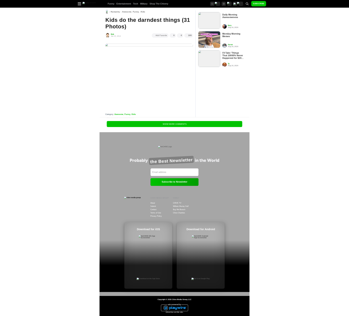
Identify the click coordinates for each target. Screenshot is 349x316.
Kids (143, 12)
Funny (111, 4)
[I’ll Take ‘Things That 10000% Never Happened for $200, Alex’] (209, 58)
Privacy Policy (156, 216)
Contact (153, 209)
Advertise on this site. (174, 312)
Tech (135, 4)
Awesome (126, 12)
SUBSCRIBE (258, 4)
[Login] (270, 4)
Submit (153, 206)
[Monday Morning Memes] (209, 39)
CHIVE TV (177, 203)
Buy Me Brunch (179, 209)
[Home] (106, 11)
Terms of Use (155, 213)
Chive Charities (179, 213)
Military (144, 4)
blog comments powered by (120, 118)
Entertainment (123, 4)
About (152, 203)
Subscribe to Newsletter (174, 182)
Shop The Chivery (159, 4)
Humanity (115, 12)
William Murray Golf (181, 206)
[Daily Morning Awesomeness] (209, 20)
